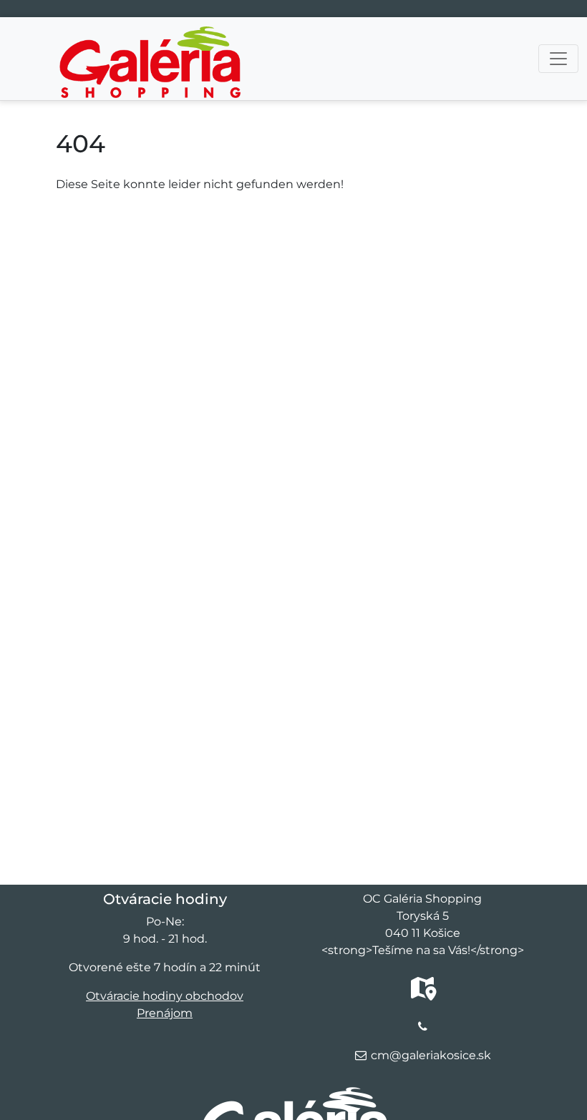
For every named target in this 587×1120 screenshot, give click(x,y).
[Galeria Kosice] (150, 37)
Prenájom (165, 1013)
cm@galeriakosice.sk (431, 1055)
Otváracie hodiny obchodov (164, 996)
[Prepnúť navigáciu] (558, 58)
